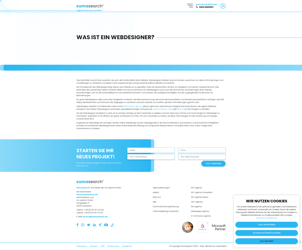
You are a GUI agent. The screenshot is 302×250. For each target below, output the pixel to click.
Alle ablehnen (266, 241)
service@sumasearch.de (95, 216)
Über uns (157, 197)
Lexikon (156, 192)
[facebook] (77, 224)
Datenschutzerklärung (266, 218)
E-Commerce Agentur (201, 216)
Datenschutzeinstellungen (266, 233)
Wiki (154, 201)
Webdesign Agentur (133, 106)
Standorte (127, 246)
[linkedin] (94, 224)
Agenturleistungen (161, 187)
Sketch (180, 109)
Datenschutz (113, 246)
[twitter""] (88, 224)
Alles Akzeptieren (266, 224)
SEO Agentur (196, 187)
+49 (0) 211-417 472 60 (94, 209)
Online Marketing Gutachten (166, 211)
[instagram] (82, 224)
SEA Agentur (196, 206)
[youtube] (106, 224)
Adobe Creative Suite (162, 109)
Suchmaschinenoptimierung (166, 206)
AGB (102, 246)
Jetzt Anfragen (213, 163)
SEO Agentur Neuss (199, 197)
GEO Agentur (197, 201)
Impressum (81, 246)
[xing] (100, 224)
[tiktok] (112, 224)
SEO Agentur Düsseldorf (202, 192)
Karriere (93, 246)
